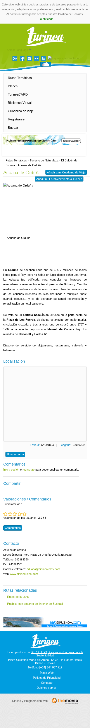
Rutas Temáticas (20, 78)
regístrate (28, 469)
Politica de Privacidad (47, 677)
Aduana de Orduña (29, 165)
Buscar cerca (15, 454)
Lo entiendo (46, 19)
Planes (13, 86)
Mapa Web (47, 672)
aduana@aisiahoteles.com (43, 569)
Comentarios (13, 527)
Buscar (13, 127)
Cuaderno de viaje (21, 111)
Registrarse (16, 119)
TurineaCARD (18, 94)
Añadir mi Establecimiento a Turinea (59, 179)
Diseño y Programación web (30, 700)
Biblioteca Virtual (19, 102)
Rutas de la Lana (18, 596)
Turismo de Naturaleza (44, 160)
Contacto (46, 682)
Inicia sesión (11, 469)
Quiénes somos (47, 687)
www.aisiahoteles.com (24, 574)
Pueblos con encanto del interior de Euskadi (35, 603)
